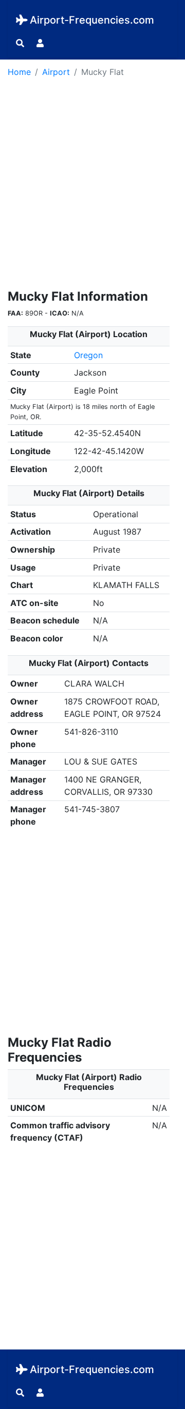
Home (19, 72)
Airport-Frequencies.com (92, 20)
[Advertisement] (92, 186)
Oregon (88, 355)
